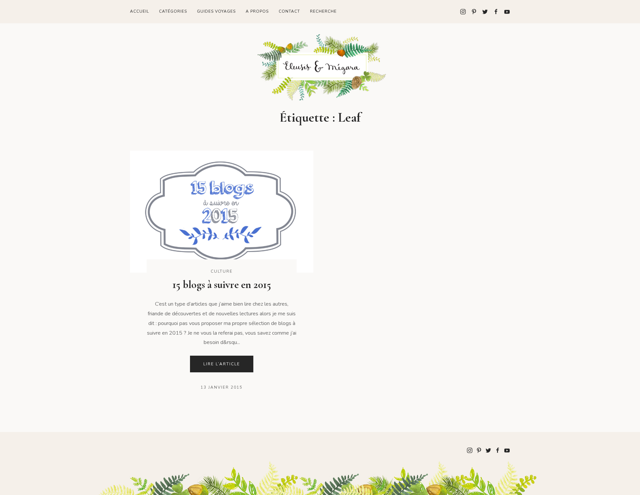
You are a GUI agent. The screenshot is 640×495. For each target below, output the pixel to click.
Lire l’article (221, 364)
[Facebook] (493, 11)
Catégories (173, 11)
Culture (222, 271)
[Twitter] (482, 11)
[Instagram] (463, 11)
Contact (289, 11)
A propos (257, 11)
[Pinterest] (471, 11)
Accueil (139, 11)
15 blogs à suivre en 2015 (221, 284)
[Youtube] (504, 11)
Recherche (323, 11)
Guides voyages (216, 11)
